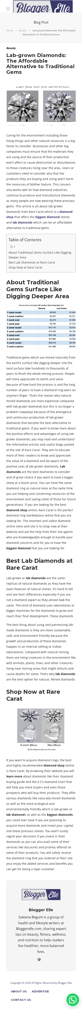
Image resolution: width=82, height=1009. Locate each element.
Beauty (22, 30)
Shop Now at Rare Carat (25, 267)
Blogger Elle (65, 983)
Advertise (40, 991)
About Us (19, 991)
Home (10, 30)
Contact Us (21, 999)
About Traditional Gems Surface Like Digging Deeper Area (40, 254)
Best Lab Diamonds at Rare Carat (32, 262)
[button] (72, 999)
